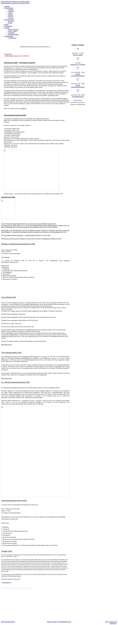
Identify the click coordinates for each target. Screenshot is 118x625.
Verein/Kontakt (8, 8)
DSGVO (10, 16)
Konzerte (10, 21)
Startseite (7, 6)
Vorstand (10, 9)
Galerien (6, 28)
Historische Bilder (13, 34)
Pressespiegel (8, 26)
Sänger (10, 13)
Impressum (113, 623)
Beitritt (6, 24)
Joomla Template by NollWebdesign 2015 (59, 622)
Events (10, 23)
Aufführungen (12, 38)
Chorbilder (11, 33)
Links (106, 622)
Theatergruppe (8, 36)
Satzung (10, 14)
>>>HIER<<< (23, 108)
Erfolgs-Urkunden (13, 29)
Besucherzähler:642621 (8, 622)
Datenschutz (113, 622)
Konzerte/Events (9, 19)
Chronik (10, 18)
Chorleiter (11, 11)
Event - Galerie (12, 31)
